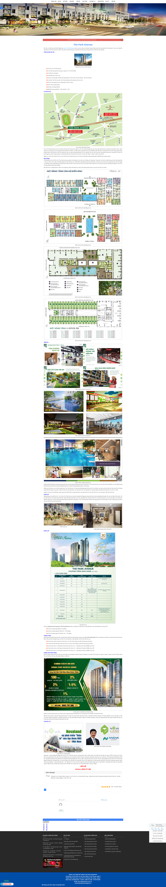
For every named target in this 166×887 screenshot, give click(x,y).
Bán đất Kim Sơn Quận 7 (110, 843)
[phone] (2, 884)
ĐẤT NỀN (65, 1)
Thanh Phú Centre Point (69, 843)
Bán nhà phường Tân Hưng (90, 843)
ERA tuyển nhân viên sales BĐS (71, 841)
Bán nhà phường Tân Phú (90, 851)
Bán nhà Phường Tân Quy (90, 853)
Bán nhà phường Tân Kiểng (90, 846)
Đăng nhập (104, 799)
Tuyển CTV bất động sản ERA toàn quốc (72, 850)
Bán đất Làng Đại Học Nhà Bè (111, 846)
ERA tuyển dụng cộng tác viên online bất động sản (72, 847)
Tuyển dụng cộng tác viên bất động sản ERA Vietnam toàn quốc (72, 856)
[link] (83, 65)
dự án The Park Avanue (69, 48)
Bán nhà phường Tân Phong (91, 848)
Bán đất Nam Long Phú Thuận (111, 848)
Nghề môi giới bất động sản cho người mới (73, 852)
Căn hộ (78, 1)
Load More (45, 821)
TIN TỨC (107, 1)
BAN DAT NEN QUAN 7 (110, 839)
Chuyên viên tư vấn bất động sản (71, 859)
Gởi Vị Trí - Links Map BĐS (157, 833)
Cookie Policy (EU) (89, 856)
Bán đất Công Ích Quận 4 (110, 841)
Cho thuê (84, 1)
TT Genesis (66, 839)
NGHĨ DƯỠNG (101, 1)
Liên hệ (113, 1)
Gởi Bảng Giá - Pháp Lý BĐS (157, 830)
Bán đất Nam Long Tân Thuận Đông (113, 851)
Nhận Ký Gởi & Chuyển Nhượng (157, 838)
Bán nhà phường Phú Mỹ (90, 839)
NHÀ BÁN (72, 1)
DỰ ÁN (59, 1)
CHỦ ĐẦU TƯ (92, 1)
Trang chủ (53, 1)
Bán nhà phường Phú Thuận (91, 841)
